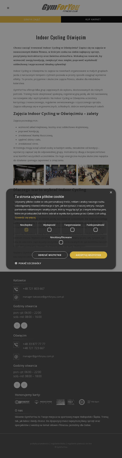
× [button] (111, 192)
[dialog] (61, 229)
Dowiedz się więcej (25, 217)
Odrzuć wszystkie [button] (49, 254)
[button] (28, 263)
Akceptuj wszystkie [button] (88, 254)
